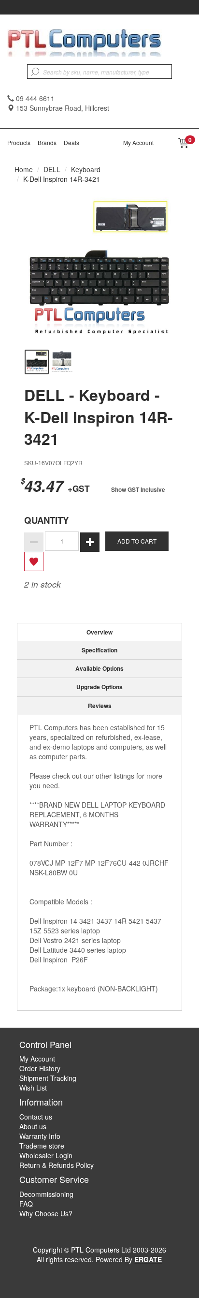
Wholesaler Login (45, 1155)
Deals (71, 142)
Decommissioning (46, 1194)
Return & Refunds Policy (56, 1165)
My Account (138, 142)
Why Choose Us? (45, 1213)
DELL (51, 169)
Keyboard (85, 169)
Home (23, 169)
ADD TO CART (136, 541)
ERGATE (148, 1259)
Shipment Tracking (47, 1078)
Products (18, 142)
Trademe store (41, 1145)
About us (32, 1126)
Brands (47, 142)
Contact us (35, 1116)
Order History (39, 1068)
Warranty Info (39, 1136)
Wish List (33, 1087)
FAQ (26, 1204)
